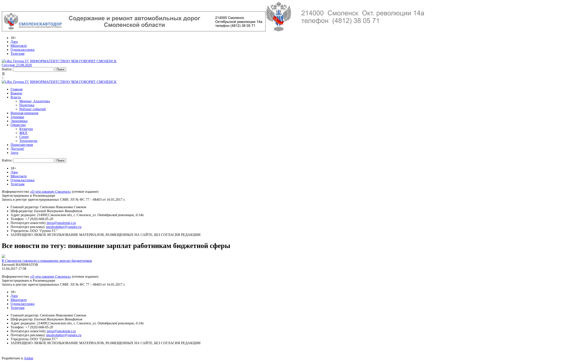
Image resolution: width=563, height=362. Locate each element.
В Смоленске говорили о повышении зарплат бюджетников (47, 261)
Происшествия (22, 145)
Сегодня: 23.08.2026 (17, 65)
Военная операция (24, 113)
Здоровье (17, 117)
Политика (26, 105)
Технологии (28, 141)
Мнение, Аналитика (34, 101)
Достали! (17, 149)
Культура (26, 129)
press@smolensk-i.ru (61, 223)
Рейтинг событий (32, 109)
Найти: (7, 69)
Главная (16, 89)
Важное (16, 93)
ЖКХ (23, 133)
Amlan (28, 358)
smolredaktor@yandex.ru (63, 227)
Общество (18, 125)
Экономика (19, 121)
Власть (16, 97)
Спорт (24, 137)
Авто (14, 152)
